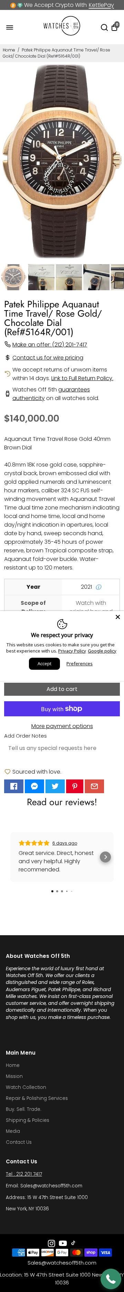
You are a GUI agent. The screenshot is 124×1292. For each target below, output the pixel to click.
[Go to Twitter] (55, 786)
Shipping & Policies (27, 1120)
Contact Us (19, 1142)
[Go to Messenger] (34, 786)
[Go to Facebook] (13, 786)
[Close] (117, 616)
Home (9, 50)
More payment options (62, 726)
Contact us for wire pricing (47, 358)
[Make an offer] (111, 1279)
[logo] (62, 34)
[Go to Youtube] (63, 1244)
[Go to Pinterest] (74, 786)
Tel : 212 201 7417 (24, 1174)
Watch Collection (26, 1087)
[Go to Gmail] (94, 786)
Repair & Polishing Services (37, 1098)
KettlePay (101, 5)
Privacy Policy (72, 651)
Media (13, 1131)
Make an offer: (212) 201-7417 (49, 345)
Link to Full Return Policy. (82, 378)
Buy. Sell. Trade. (23, 1109)
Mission (14, 1076)
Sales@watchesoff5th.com (62, 1262)
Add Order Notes (25, 735)
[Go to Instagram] (51, 1244)
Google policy (102, 651)
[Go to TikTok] (73, 1244)
